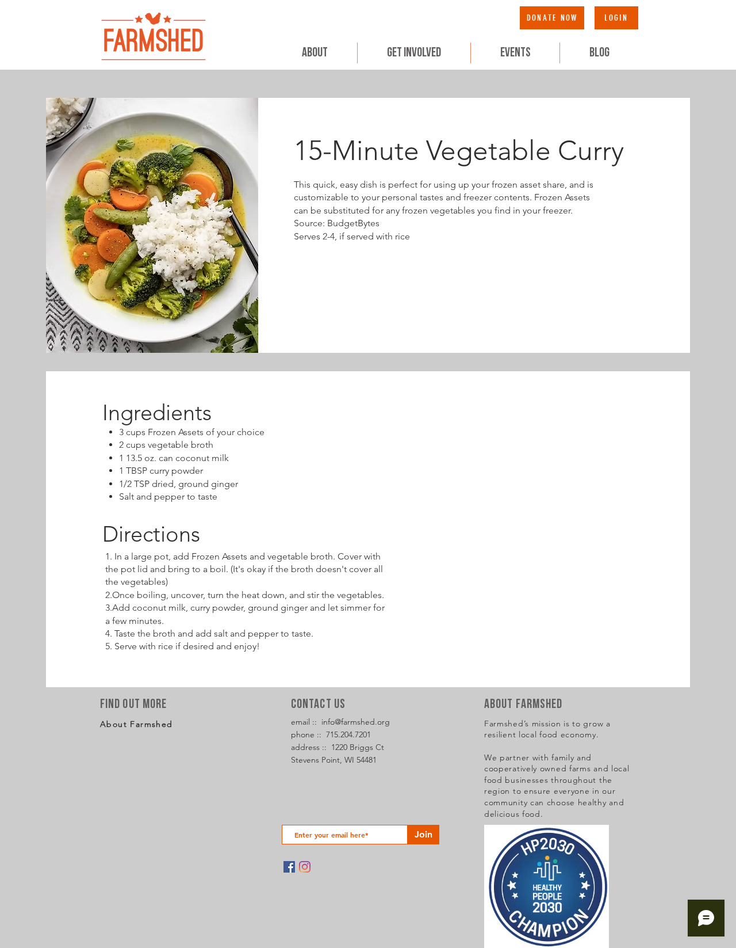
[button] (414, 53)
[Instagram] (304, 867)
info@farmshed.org (355, 722)
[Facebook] (289, 867)
